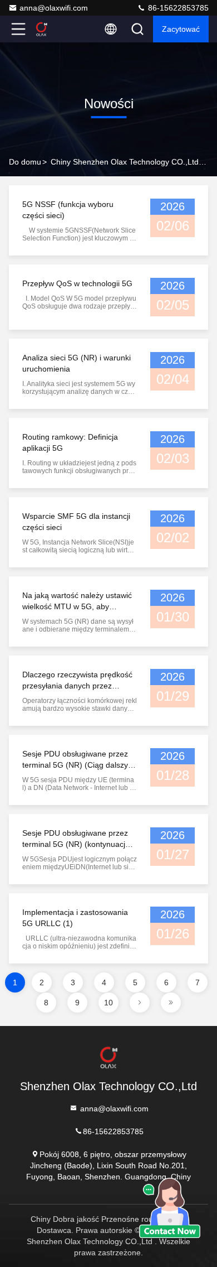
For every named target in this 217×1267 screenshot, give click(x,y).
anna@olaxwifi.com (53, 7)
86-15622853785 (177, 7)
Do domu (25, 161)
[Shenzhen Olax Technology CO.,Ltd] (55, 29)
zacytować (181, 29)
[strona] (140, 1003)
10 (108, 1002)
